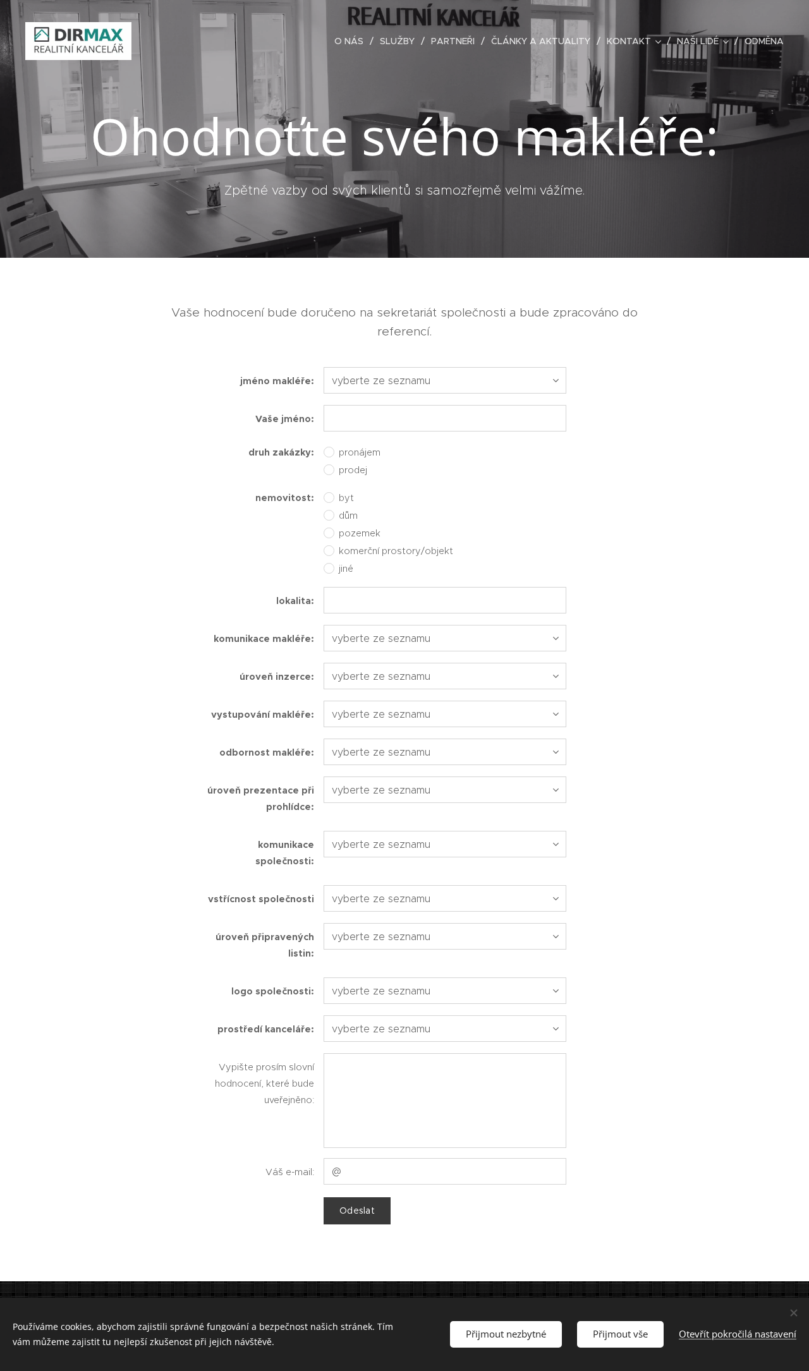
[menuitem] (352, 41)
